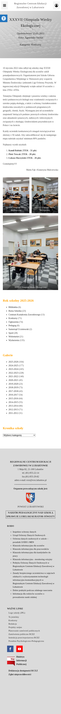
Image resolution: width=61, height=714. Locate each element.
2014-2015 (13, 402)
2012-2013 (13, 409)
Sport (11, 333)
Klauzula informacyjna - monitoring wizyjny (32, 559)
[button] (3, 18)
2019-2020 (13, 384)
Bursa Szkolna (15, 311)
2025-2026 (13, 362)
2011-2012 (13, 413)
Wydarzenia (14, 340)
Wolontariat (14, 336)
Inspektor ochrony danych (24, 532)
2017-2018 (13, 391)
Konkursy (36, 44)
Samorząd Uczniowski (19, 329)
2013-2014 (13, 406)
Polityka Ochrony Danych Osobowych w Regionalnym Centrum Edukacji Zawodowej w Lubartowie (33, 566)
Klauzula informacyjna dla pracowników (31, 549)
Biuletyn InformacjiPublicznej (21, 660)
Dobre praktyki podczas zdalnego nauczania (32, 590)
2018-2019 (13, 387)
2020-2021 (13, 380)
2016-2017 (13, 394)
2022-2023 (13, 373)
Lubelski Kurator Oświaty (37, 516)
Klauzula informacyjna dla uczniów (28, 545)
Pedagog (12, 325)
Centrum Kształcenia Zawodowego (24, 314)
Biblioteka (13, 307)
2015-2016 (13, 398)
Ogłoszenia (14, 322)
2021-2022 (13, 376)
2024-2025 (13, 365)
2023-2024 (13, 369)
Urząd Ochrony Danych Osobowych (29, 535)
